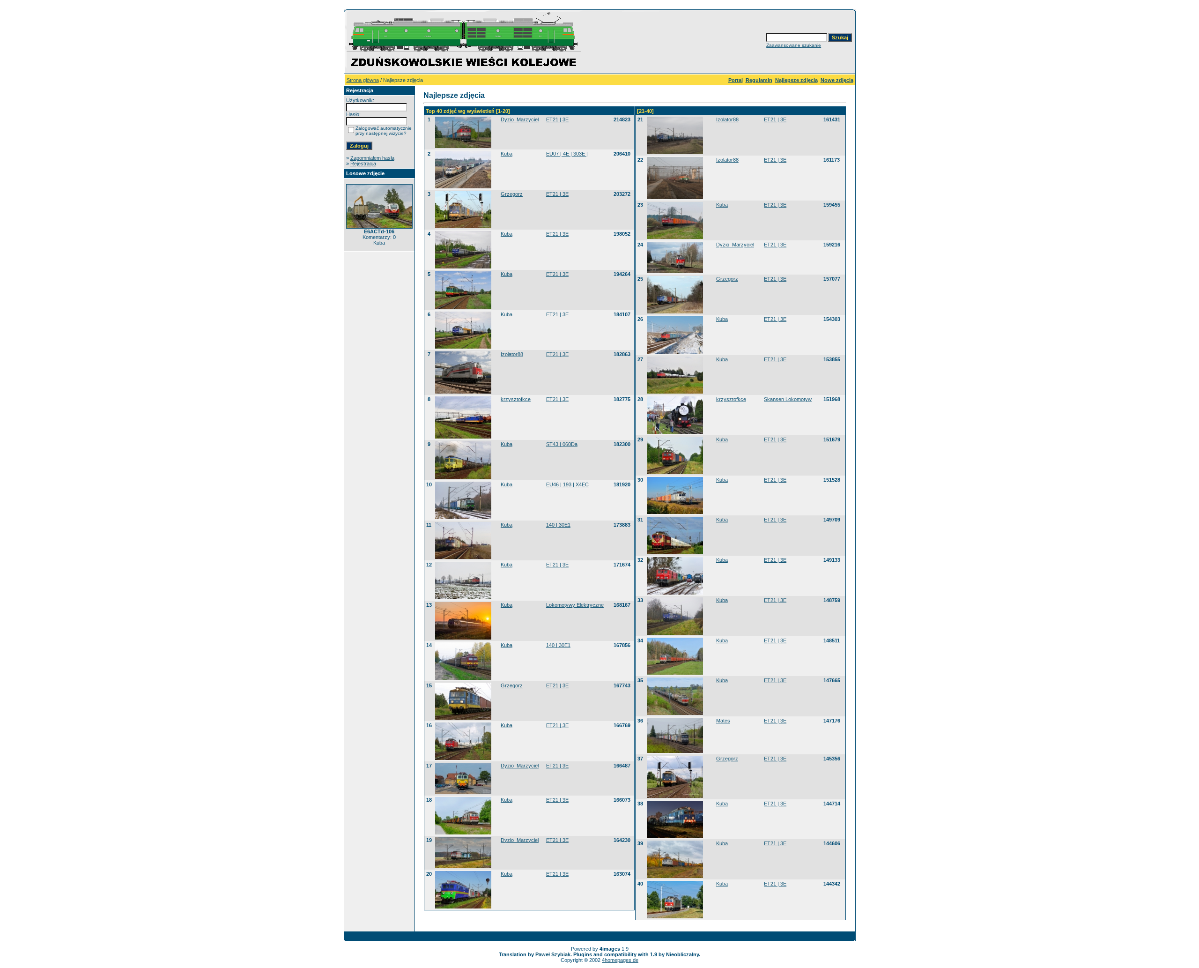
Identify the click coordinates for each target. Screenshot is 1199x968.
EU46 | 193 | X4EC (567, 484)
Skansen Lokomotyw (788, 399)
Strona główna (363, 80)
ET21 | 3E (557, 119)
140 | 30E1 (558, 525)
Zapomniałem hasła (372, 158)
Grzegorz (512, 194)
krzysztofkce (516, 399)
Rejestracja (363, 163)
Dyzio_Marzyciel (520, 119)
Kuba (506, 153)
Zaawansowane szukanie (793, 45)
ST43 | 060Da (561, 444)
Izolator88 (512, 354)
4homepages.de (620, 960)
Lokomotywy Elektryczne (575, 605)
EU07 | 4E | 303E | (567, 153)
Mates (723, 720)
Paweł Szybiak (552, 954)
